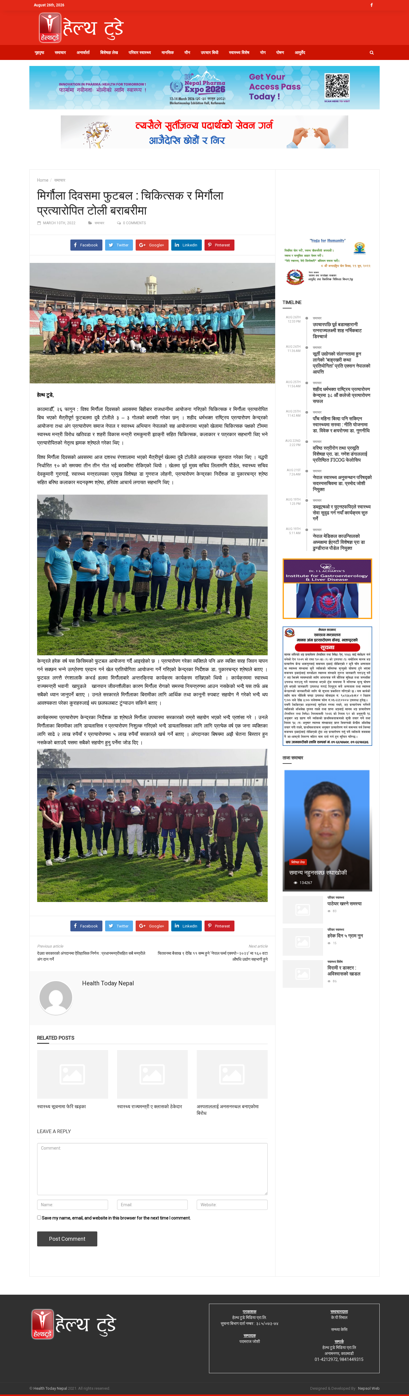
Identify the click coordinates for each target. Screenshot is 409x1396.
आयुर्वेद (300, 52)
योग (263, 52)
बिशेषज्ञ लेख (109, 52)
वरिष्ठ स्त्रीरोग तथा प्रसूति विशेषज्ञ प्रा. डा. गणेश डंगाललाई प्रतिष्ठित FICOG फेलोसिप (340, 454)
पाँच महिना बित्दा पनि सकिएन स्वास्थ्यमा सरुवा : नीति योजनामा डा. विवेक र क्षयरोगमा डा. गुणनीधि (341, 424)
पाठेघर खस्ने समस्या (345, 903)
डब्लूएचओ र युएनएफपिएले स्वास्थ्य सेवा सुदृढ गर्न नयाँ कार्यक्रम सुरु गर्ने (342, 512)
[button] (372, 52)
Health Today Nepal (108, 983)
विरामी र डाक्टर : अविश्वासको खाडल (344, 970)
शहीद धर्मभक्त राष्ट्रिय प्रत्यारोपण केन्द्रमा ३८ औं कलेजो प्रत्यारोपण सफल (341, 395)
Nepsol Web (369, 1388)
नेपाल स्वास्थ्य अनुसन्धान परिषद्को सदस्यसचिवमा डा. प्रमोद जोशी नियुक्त (342, 483)
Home (43, 180)
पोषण (280, 52)
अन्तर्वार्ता (83, 52)
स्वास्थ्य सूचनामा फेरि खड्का (61, 1106)
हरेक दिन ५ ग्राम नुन (345, 935)
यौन (187, 52)
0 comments (134, 223)
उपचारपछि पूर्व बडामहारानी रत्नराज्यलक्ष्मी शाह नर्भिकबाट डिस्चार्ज (337, 330)
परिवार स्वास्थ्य (140, 52)
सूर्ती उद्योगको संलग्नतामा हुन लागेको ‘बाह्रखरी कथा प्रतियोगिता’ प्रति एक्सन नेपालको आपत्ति (341, 362)
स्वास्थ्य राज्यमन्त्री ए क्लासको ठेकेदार (149, 1106)
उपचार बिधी (209, 52)
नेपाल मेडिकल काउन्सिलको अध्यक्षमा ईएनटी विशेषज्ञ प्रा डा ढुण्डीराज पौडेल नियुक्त (339, 542)
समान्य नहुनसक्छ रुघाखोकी (318, 872)
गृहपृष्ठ (39, 52)
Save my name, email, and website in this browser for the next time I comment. (116, 1218)
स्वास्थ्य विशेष (239, 52)
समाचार (60, 52)
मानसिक (168, 52)
